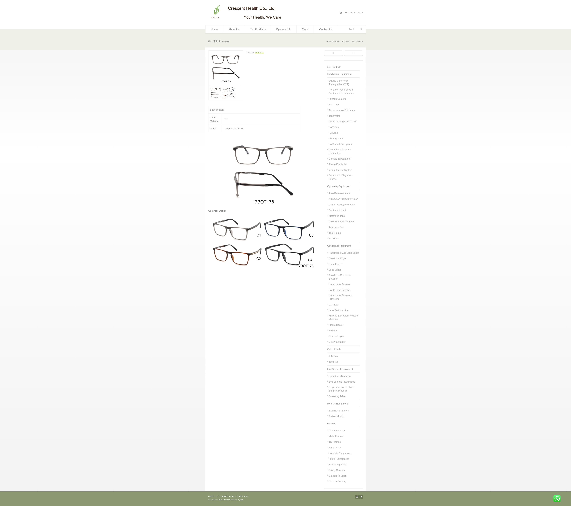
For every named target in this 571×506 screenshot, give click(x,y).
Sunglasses (335, 447)
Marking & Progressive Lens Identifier (344, 317)
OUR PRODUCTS (227, 496)
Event (305, 29)
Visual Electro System (340, 170)
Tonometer (334, 116)
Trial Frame (335, 233)
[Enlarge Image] (225, 52)
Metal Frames (336, 436)
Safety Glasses (337, 470)
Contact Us (325, 29)
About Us (233, 29)
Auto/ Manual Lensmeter (341, 221)
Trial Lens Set (336, 227)
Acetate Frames (337, 430)
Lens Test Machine (339, 310)
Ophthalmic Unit (337, 210)
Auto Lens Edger (337, 258)
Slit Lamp (334, 104)
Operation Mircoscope (340, 376)
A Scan (334, 133)
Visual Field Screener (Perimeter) (340, 151)
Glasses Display (337, 481)
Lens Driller (335, 270)
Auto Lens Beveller (340, 290)
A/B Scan (335, 127)
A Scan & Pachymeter (341, 144)
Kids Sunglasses (338, 464)
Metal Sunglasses (339, 459)
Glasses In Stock (337, 476)
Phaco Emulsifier (338, 164)
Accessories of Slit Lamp (342, 110)
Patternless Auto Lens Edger (344, 253)
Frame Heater (336, 325)
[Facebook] (361, 497)
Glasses (331, 423)
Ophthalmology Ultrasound (343, 121)
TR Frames (259, 53)
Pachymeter (336, 138)
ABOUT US (212, 496)
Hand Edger (335, 264)
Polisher (333, 330)
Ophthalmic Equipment (339, 74)
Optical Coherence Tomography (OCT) (339, 82)
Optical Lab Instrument (339, 246)
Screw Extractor (337, 342)
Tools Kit (333, 362)
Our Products (258, 29)
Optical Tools (334, 349)
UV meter (334, 304)
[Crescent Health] (246, 19)
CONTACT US (242, 496)
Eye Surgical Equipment (340, 369)
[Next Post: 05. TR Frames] (353, 53)
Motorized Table (337, 216)
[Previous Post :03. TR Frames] (333, 53)
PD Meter (334, 238)
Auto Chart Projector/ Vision (343, 199)
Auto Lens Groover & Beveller (340, 277)
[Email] (357, 497)
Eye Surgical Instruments (342, 382)
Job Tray (333, 356)
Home (214, 29)
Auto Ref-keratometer (340, 193)
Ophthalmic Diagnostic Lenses (341, 177)
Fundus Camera (337, 99)
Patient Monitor (337, 416)
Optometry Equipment (338, 186)
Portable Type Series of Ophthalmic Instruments (341, 91)
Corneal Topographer (340, 159)
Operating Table (337, 396)
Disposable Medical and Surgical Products (341, 389)
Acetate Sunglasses (340, 453)
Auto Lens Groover (340, 284)
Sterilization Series (339, 410)
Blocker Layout (337, 336)
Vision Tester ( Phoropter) (342, 204)
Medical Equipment (337, 403)
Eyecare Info (283, 29)
